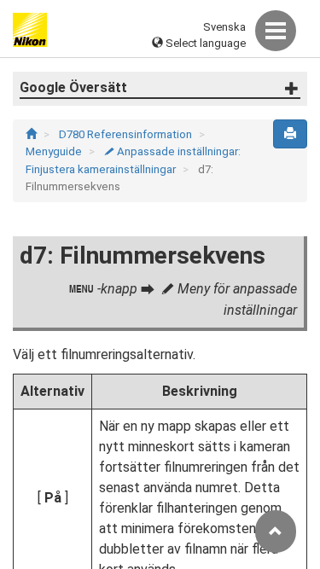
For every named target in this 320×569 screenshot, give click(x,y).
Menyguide (55, 151)
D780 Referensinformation (127, 134)
